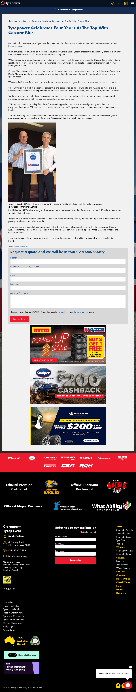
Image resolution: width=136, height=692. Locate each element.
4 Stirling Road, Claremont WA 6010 (19, 544)
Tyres (119, 526)
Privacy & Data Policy (19, 687)
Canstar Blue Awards (12, 623)
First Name (59, 544)
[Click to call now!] (112, 3)
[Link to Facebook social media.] (118, 685)
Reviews (121, 593)
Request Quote (20, 319)
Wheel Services (123, 568)
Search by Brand (123, 537)
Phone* (25, 266)
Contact (120, 575)
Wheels (120, 547)
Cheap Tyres (8, 630)
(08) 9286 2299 (17, 550)
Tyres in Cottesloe (11, 606)
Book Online (123, 578)
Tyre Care (120, 540)
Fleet (119, 585)
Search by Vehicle (124, 530)
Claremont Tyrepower (70, 9)
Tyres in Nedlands (11, 609)
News (119, 589)
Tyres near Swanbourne (13, 619)
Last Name (59, 551)
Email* (13, 275)
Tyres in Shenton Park (13, 612)
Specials (120, 571)
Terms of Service (81, 312)
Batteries (120, 561)
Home (14, 21)
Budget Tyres (9, 626)
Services (120, 557)
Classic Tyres (123, 582)
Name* (13, 257)
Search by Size (123, 533)
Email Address (61, 537)
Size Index (8, 602)
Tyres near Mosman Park (14, 616)
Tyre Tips (120, 543)
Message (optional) (19, 293)
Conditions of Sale (35, 687)
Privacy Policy (63, 312)
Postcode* (15, 284)
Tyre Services (122, 564)
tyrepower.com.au (21, 246)
